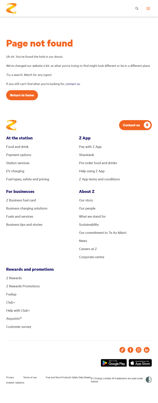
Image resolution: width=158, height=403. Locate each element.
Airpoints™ (14, 318)
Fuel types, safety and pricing (27, 179)
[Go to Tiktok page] (122, 350)
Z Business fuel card (21, 200)
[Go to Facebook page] (130, 350)
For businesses (20, 191)
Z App (85, 138)
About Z (86, 191)
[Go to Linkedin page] (147, 350)
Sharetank (86, 154)
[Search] (137, 8)
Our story (86, 200)
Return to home (22, 95)
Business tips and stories (24, 224)
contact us (73, 83)
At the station (19, 138)
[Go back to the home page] (11, 8)
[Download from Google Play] (114, 363)
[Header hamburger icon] (147, 8)
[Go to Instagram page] (138, 350)
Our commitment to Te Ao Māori (102, 232)
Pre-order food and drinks (98, 162)
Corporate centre (91, 257)
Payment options (18, 154)
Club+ (10, 302)
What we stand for (92, 216)
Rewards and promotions (30, 269)
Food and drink (17, 146)
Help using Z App (92, 171)
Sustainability (89, 224)
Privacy (10, 377)
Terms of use (30, 377)
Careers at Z (88, 248)
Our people (87, 208)
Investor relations (15, 382)
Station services (17, 162)
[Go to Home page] (11, 125)
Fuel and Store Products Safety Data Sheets (68, 377)
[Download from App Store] (140, 363)
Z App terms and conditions (99, 179)
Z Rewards (14, 278)
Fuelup (11, 294)
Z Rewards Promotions (23, 286)
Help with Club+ (18, 310)
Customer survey (18, 326)
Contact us (131, 125)
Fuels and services (19, 216)
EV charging (15, 171)
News (83, 240)
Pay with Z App (90, 146)
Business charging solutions (26, 208)
